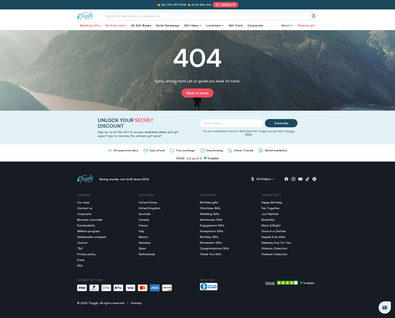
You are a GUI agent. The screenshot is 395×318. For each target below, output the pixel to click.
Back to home (197, 93)
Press (81, 260)
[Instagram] (293, 179)
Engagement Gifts (212, 225)
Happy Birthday (271, 202)
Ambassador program (91, 237)
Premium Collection (274, 254)
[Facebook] (286, 179)
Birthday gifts (209, 202)
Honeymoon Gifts (211, 231)
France (143, 225)
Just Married (269, 214)
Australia (144, 214)
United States (148, 202)
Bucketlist (268, 219)
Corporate (255, 25)
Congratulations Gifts (214, 248)
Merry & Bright (271, 225)
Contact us (84, 208)
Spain (142, 248)
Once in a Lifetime (273, 231)
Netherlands (147, 254)
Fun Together (270, 208)
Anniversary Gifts (211, 219)
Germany (145, 242)
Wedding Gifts (90, 25)
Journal (82, 242)
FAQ (79, 265)
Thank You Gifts (210, 254)
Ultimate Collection (274, 248)
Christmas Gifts (210, 208)
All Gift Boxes (141, 25)
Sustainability (86, 225)
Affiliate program (88, 231)
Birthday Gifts (116, 25)
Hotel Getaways (167, 25)
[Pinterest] (314, 179)
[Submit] (314, 16)
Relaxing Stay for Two (276, 242)
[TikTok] (307, 179)
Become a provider (90, 219)
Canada (144, 219)
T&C (80, 248)
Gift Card (236, 25)
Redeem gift (306, 25)
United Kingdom (149, 208)
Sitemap (136, 303)
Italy (141, 231)
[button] (193, 25)
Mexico (143, 237)
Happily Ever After (273, 237)
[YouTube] (300, 179)
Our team (83, 202)
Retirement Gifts (211, 242)
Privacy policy (86, 254)
